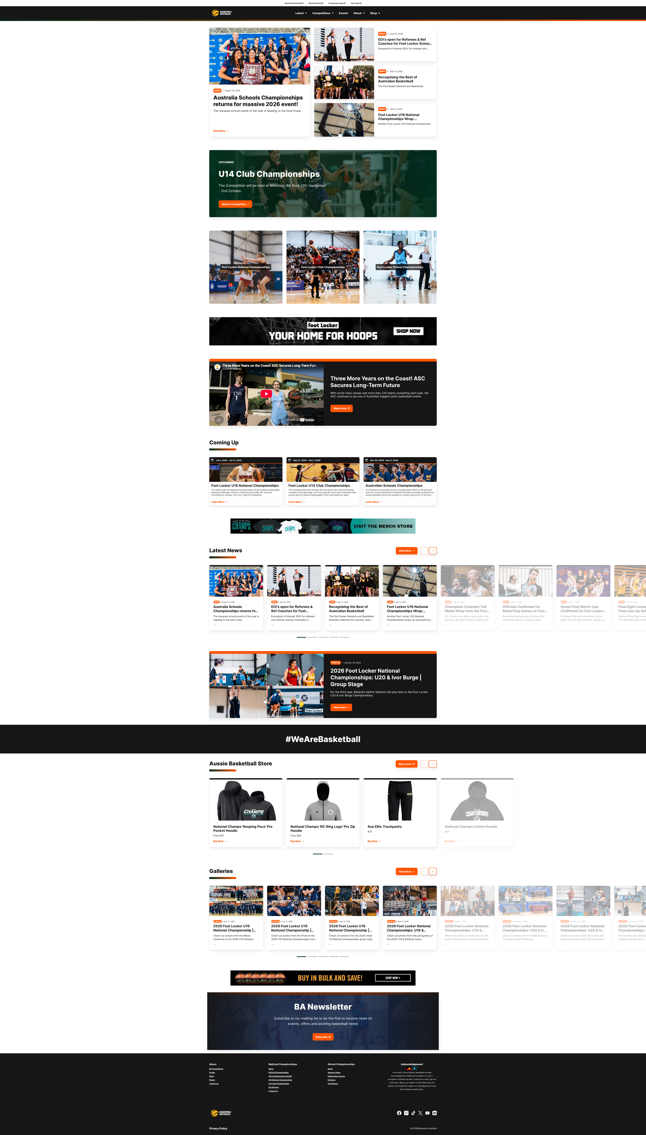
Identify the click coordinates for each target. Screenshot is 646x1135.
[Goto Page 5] (344, 637)
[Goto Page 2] (312, 637)
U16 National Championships (280, 1080)
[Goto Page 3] (323, 637)
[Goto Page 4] (333, 637)
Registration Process (336, 1076)
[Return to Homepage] (222, 13)
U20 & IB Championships (278, 1072)
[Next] (433, 550)
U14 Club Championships (278, 1084)
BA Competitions (216, 1069)
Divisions (331, 1080)
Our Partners (273, 1087)
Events (212, 1072)
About (270, 1069)
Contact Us (214, 1084)
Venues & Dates (334, 1072)
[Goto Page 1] (301, 637)
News (211, 1076)
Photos (212, 1080)
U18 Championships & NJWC (280, 1076)
